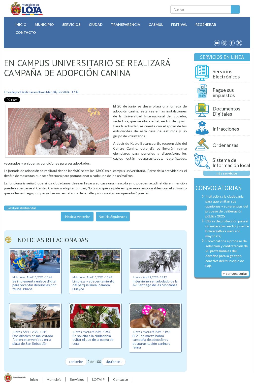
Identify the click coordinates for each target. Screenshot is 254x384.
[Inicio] (26, 8)
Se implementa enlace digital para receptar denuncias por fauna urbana (34, 285)
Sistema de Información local (231, 162)
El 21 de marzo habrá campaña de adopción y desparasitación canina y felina (151, 341)
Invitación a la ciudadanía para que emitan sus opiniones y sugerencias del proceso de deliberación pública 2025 (226, 206)
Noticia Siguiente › (113, 216)
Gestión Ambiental (21, 208)
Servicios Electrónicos (226, 74)
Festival (179, 24)
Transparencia (125, 24)
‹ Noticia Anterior (77, 216)
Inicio (21, 24)
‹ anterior (76, 361)
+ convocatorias (235, 273)
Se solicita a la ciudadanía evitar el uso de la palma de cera (93, 340)
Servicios (71, 24)
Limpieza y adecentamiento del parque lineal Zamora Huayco (93, 285)
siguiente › (113, 361)
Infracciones (226, 129)
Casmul (156, 24)
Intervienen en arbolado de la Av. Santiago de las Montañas (155, 283)
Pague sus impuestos (224, 92)
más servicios (227, 173)
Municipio (44, 24)
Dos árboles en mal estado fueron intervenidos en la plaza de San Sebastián (32, 340)
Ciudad (96, 24)
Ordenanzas (225, 145)
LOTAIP (98, 379)
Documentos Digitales (226, 111)
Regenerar (205, 24)
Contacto (25, 32)
